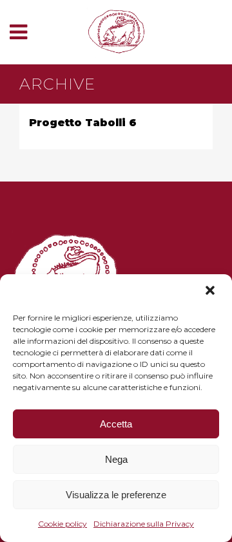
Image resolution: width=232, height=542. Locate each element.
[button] (211, 291)
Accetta (116, 423)
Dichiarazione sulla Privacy (143, 523)
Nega (116, 459)
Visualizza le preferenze (116, 494)
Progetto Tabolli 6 (83, 123)
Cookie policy (62, 523)
